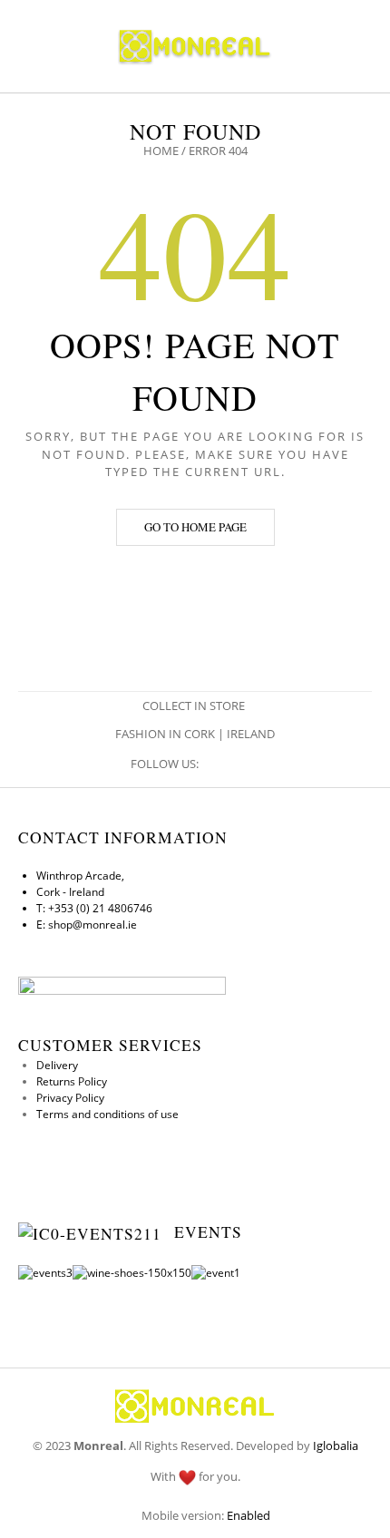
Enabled (248, 1515)
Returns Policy (71, 1081)
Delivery (57, 1065)
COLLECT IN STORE (195, 705)
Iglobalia (335, 1445)
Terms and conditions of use (107, 1114)
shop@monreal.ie (92, 924)
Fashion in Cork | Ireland (195, 733)
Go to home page (195, 527)
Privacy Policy (70, 1097)
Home (161, 150)
